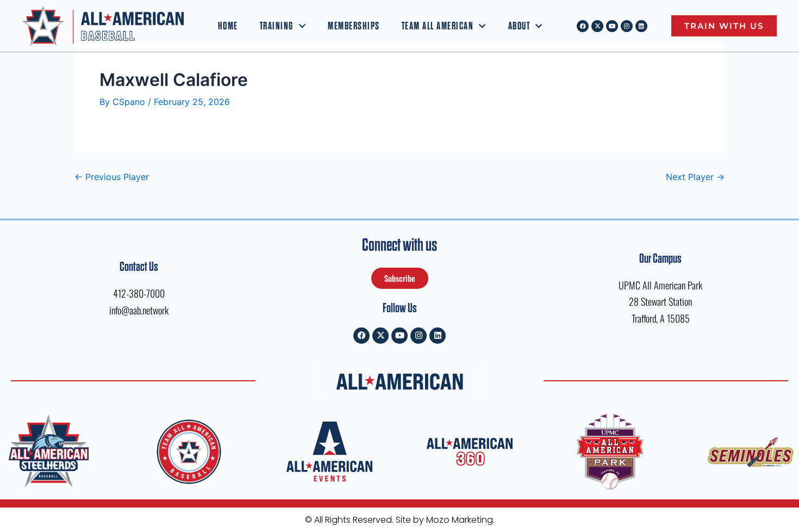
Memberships (354, 26)
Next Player (695, 176)
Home (228, 26)
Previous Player (111, 176)
